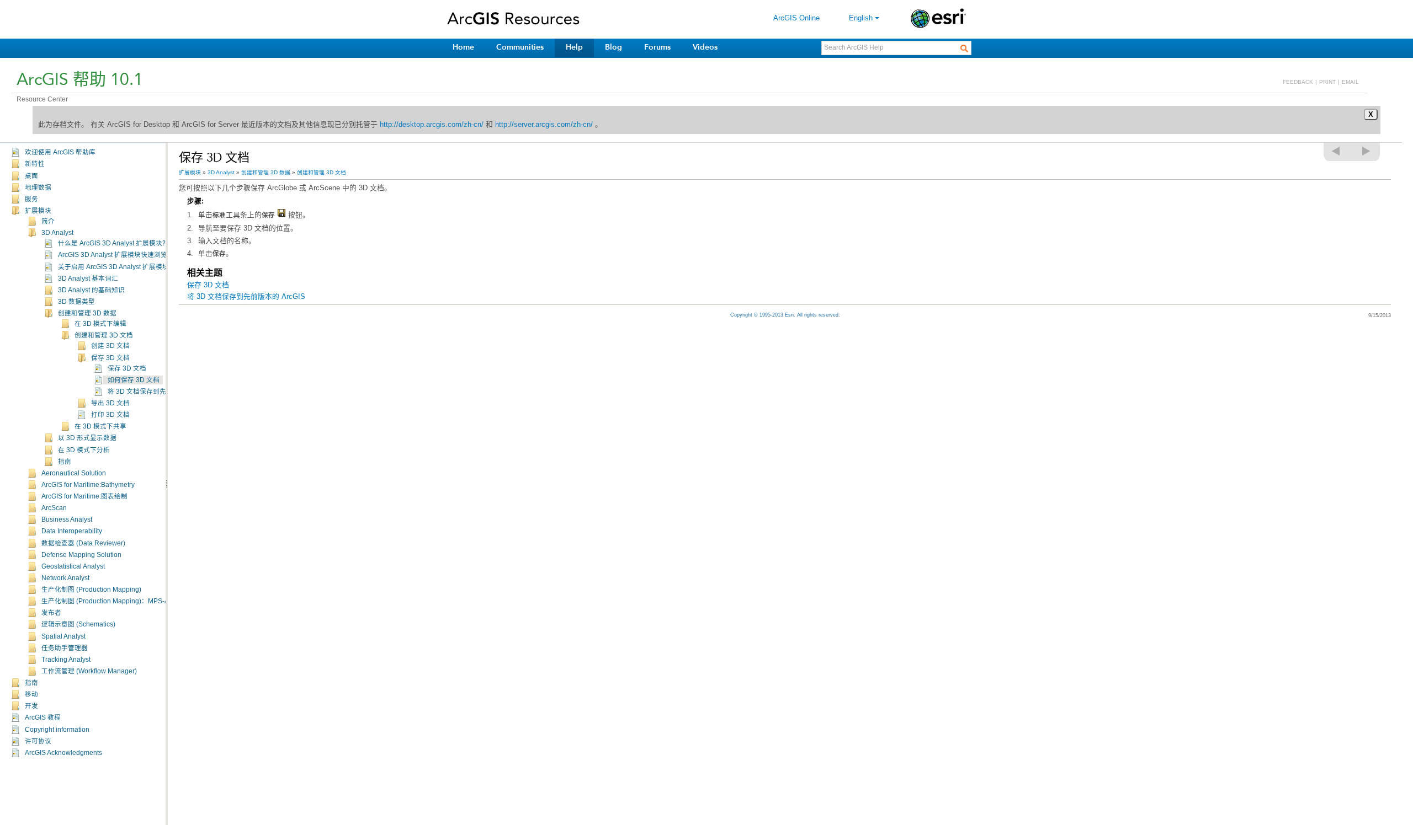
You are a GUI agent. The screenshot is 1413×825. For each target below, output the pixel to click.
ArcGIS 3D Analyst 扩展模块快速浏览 (112, 254)
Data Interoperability (71, 531)
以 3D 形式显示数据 (87, 438)
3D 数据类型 (76, 301)
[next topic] (1366, 151)
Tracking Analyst (66, 659)
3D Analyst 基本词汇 (88, 278)
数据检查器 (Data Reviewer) (83, 543)
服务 (31, 199)
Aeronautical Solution (73, 473)
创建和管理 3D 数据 (87, 313)
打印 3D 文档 (110, 414)
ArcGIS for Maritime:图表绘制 (84, 496)
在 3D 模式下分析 (84, 450)
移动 (31, 694)
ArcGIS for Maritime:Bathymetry (88, 484)
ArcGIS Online (796, 18)
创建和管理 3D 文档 (104, 335)
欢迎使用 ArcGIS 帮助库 (60, 152)
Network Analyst (65, 578)
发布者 (51, 612)
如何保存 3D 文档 (134, 380)
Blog (613, 47)
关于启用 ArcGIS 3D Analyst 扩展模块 (113, 267)
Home (463, 47)
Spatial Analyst (63, 636)
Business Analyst (66, 519)
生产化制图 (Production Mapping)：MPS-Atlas (110, 601)
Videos (705, 47)
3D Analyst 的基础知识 (91, 290)
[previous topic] (1336, 151)
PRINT (1327, 82)
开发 (31, 706)
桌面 (31, 176)
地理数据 (38, 187)
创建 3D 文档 (110, 345)
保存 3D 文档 (110, 358)
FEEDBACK (1298, 82)
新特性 (35, 163)
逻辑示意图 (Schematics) (78, 624)
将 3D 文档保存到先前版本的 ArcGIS (161, 391)
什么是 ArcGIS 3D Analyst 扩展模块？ (113, 243)
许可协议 (38, 741)
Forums (657, 47)
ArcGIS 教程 (43, 717)
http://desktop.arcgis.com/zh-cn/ (432, 124)
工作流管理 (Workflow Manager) (89, 671)
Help (574, 47)
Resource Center (42, 99)
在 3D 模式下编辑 (100, 323)
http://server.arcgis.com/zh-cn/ (544, 124)
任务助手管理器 (64, 648)
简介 (48, 221)
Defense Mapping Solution (81, 554)
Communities (520, 47)
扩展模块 (38, 210)
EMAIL (1350, 82)
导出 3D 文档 (110, 403)
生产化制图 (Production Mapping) (91, 589)
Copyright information (57, 729)
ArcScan (54, 508)
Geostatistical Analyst (73, 566)
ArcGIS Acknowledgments (63, 752)
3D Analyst (57, 232)
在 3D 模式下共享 (100, 426)
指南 (64, 461)
